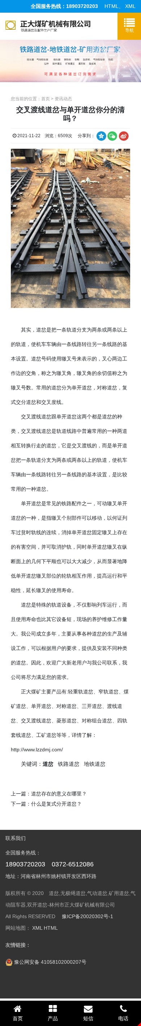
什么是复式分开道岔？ (56, 804)
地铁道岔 (95, 764)
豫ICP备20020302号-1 (87, 916)
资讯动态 (63, 98)
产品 (53, 1018)
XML (130, 6)
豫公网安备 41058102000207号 (49, 962)
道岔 (41, 330)
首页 (45, 98)
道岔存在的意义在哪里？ (59, 794)
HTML (111, 6)
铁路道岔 (69, 764)
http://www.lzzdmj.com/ (37, 749)
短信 (88, 1018)
